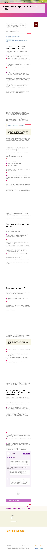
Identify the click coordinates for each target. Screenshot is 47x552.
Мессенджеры (33, 1)
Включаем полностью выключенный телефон (13, 36)
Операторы (20, 1)
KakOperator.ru (9, 545)
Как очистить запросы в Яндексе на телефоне (16, 125)
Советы (11, 1)
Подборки (15, 1)
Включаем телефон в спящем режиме (12, 37)
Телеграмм (42, 548)
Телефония (38, 1)
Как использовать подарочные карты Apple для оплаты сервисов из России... (36, 537)
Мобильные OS (26, 1)
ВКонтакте (37, 548)
